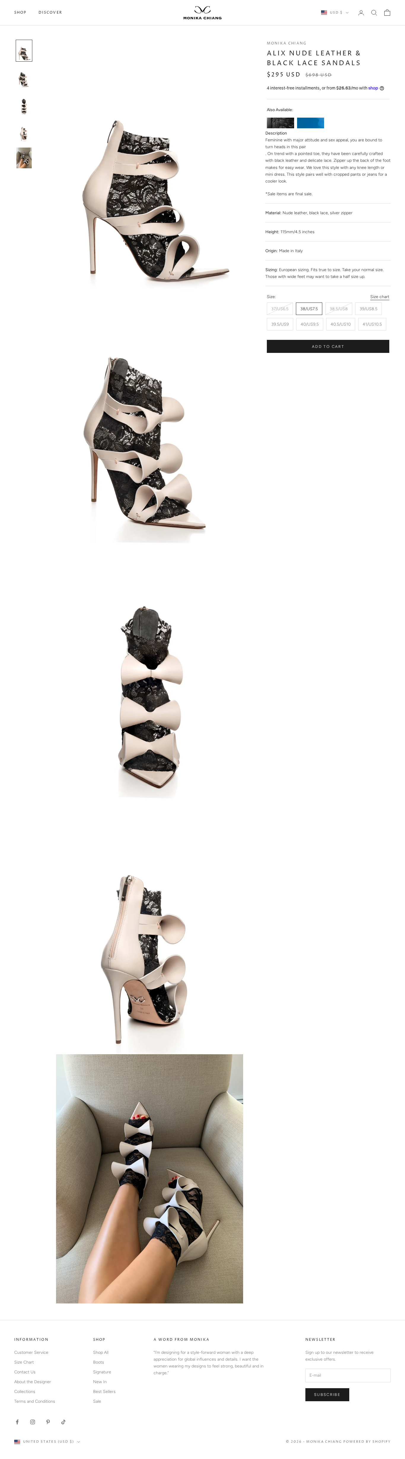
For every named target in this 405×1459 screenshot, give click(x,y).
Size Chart (24, 1362)
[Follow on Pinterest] (48, 1422)
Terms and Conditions (34, 1401)
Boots (98, 1362)
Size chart (379, 296)
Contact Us (25, 1372)
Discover (50, 12)
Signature (102, 1372)
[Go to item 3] (24, 104)
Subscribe (327, 1394)
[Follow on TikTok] (63, 1422)
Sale (97, 1401)
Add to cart (328, 346)
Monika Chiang (287, 43)
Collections (24, 1391)
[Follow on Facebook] (17, 1422)
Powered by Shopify (367, 1441)
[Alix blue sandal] (311, 123)
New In (100, 1381)
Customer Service (31, 1352)
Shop (20, 12)
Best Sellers (104, 1391)
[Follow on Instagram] (33, 1422)
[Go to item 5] (24, 158)
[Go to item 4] (24, 131)
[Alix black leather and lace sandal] (280, 123)
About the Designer (32, 1381)
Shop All (101, 1352)
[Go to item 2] (24, 77)
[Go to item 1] (24, 51)
